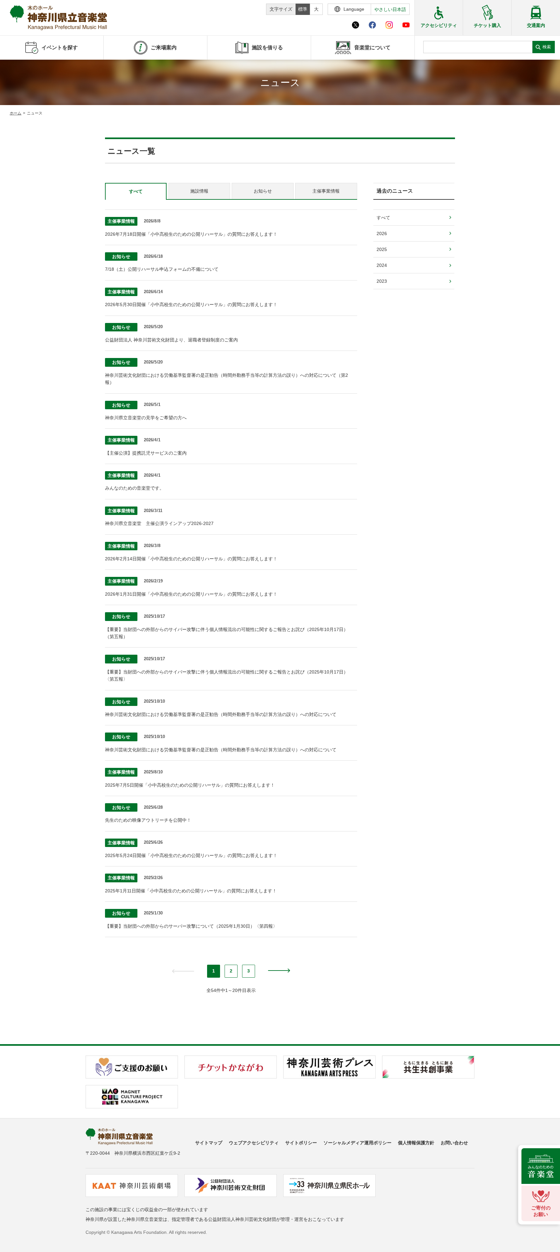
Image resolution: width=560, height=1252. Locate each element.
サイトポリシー (301, 1142)
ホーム (15, 113)
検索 (546, 46)
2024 (382, 265)
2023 (382, 281)
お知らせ (263, 191)
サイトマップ (208, 1142)
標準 (302, 9)
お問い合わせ (454, 1142)
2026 (382, 233)
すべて (136, 191)
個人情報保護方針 (416, 1142)
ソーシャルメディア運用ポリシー (357, 1142)
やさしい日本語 (390, 9)
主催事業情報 (326, 191)
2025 (382, 249)
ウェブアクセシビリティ (254, 1142)
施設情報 (199, 191)
